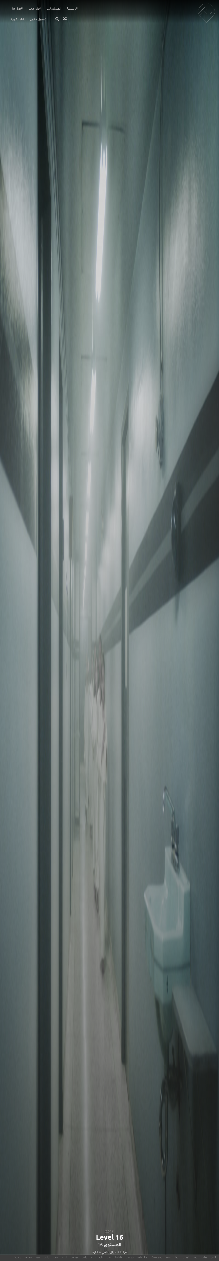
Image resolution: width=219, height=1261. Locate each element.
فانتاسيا (118, 1257)
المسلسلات (54, 8)
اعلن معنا (35, 8)
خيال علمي (109, 1252)
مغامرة (204, 1257)
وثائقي (84, 1257)
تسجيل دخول (38, 19)
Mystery (18, 1257)
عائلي (109, 1257)
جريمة (168, 1257)
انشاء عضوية (18, 19)
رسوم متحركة (156, 1257)
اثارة (95, 1252)
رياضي (46, 1257)
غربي (37, 1257)
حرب (93, 1257)
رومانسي (130, 1257)
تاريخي (64, 1257)
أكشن (213, 1257)
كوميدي (186, 1257)
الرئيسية (72, 8)
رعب (195, 1257)
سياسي (28, 1257)
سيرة (55, 1257)
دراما (123, 1252)
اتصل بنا (17, 8)
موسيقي (74, 1257)
